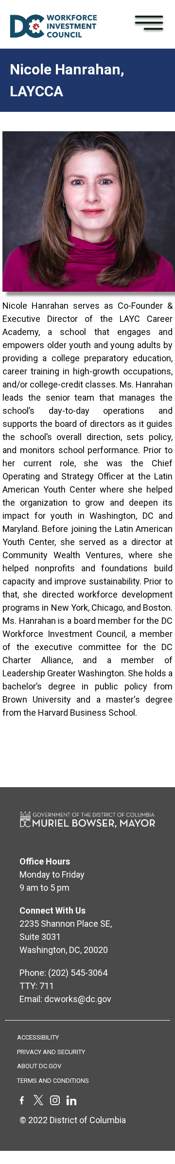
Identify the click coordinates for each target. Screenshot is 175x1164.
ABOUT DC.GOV (39, 1066)
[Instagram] (55, 1102)
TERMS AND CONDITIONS (53, 1080)
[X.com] (38, 1102)
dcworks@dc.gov (77, 999)
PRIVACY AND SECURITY (51, 1052)
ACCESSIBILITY (38, 1037)
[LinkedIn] (71, 1102)
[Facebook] (22, 1102)
